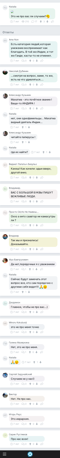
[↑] (41, 21)
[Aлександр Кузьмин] (6, 96)
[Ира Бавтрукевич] (6, 260)
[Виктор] (6, 395)
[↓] (46, 21)
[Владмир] (6, 236)
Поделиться (52, 21)
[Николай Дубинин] (6, 72)
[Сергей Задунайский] (6, 375)
